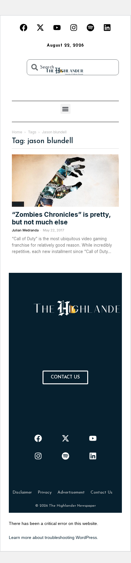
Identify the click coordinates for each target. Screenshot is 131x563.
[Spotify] (90, 27)
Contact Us (101, 492)
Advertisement (71, 492)
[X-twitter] (40, 27)
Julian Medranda (25, 230)
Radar (18, 204)
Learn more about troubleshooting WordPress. (53, 537)
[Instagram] (73, 27)
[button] (65, 109)
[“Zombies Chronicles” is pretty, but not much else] (65, 180)
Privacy (45, 492)
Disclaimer (22, 492)
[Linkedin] (107, 27)
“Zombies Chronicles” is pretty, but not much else (61, 218)
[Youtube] (57, 27)
